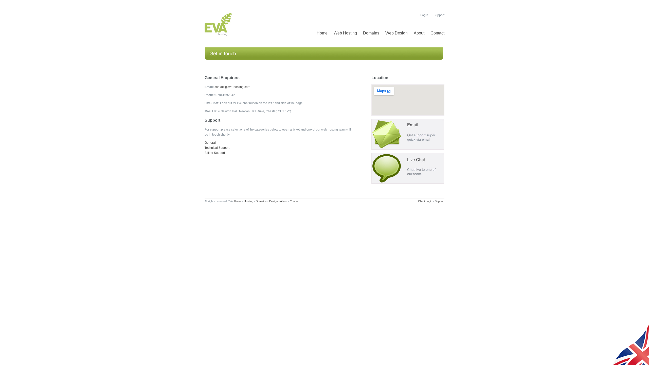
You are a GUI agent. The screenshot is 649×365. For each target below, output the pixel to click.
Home (322, 33)
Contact (437, 33)
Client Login (425, 201)
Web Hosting (345, 33)
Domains (371, 33)
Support (439, 15)
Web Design (396, 33)
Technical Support (217, 148)
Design (273, 201)
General (210, 142)
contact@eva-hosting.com (232, 87)
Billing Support (215, 153)
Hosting (248, 201)
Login (424, 15)
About (419, 33)
